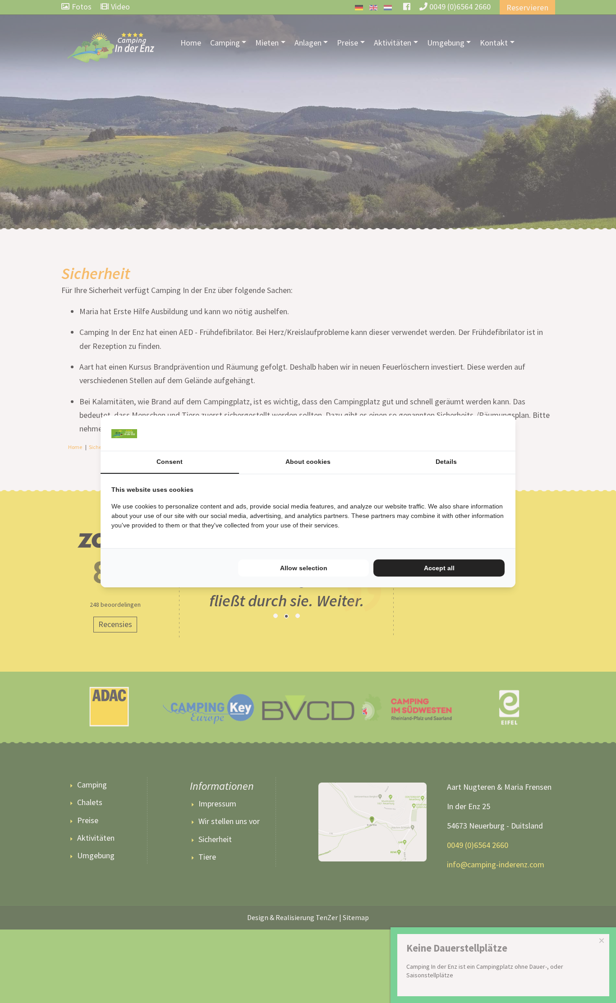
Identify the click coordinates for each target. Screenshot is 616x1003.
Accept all (439, 568)
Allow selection (303, 568)
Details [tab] (446, 461)
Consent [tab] (169, 461)
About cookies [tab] (308, 461)
